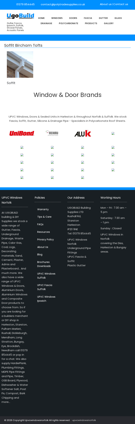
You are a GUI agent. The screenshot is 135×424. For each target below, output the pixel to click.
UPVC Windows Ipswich (46, 299)
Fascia (88, 18)
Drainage (46, 23)
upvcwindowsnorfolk (84, 420)
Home (41, 18)
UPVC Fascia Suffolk (44, 287)
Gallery (109, 23)
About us (106, 4)
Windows (57, 18)
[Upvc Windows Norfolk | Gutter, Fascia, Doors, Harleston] (20, 16)
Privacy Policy (45, 239)
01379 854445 (25, 4)
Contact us (120, 4)
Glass (118, 18)
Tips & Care (44, 217)
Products (91, 23)
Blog (39, 254)
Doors (73, 18)
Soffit (11, 83)
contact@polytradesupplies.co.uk (62, 4)
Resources (43, 232)
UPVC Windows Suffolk (46, 275)
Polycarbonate (68, 23)
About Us (42, 247)
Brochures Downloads (44, 264)
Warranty (43, 209)
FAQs (40, 224)
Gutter (103, 18)
